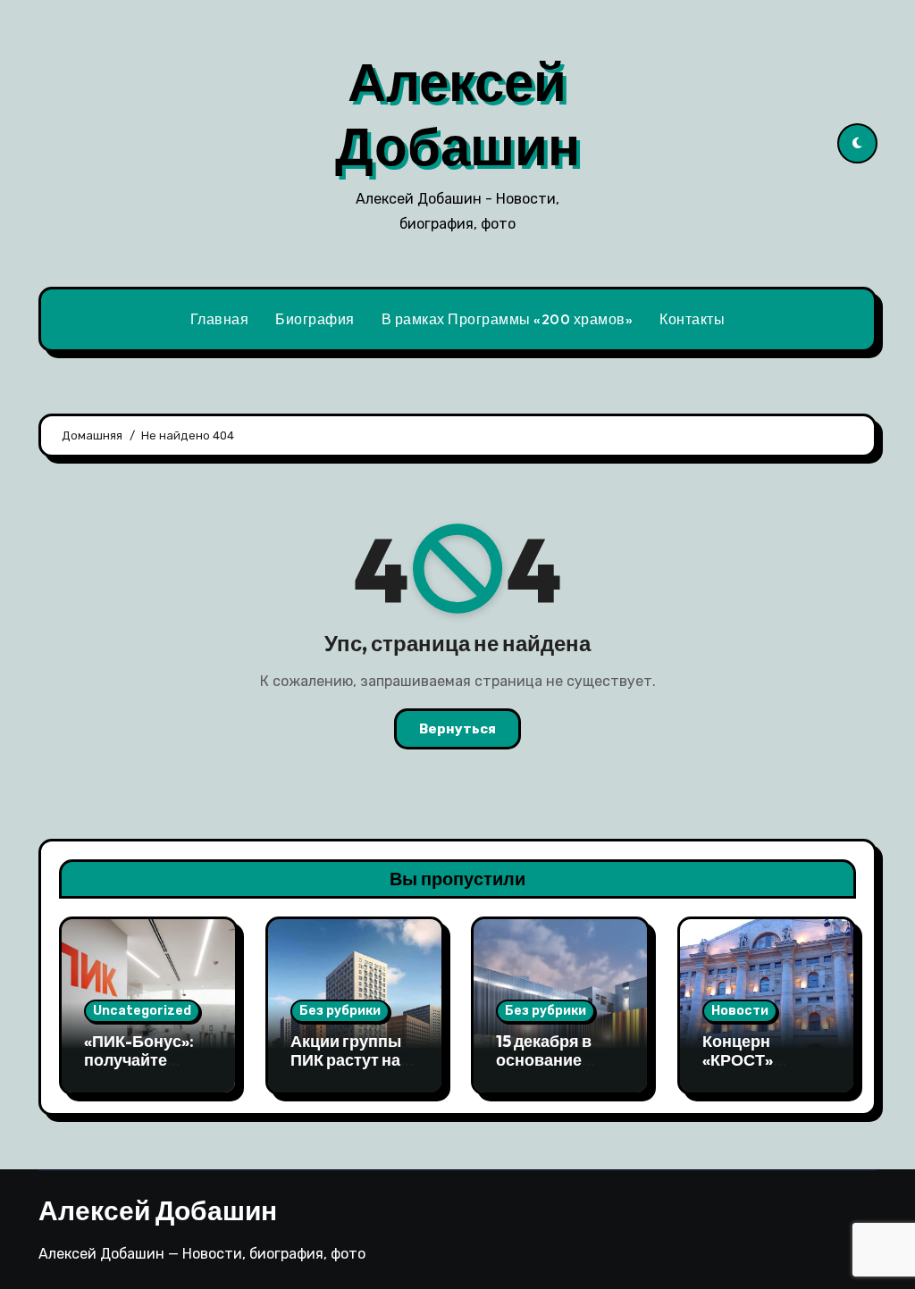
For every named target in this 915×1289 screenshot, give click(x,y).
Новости (739, 1010)
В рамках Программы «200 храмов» (508, 319)
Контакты (692, 319)
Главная (219, 319)
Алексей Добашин (457, 113)
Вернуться (457, 729)
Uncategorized (142, 1010)
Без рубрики (340, 1010)
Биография (315, 319)
